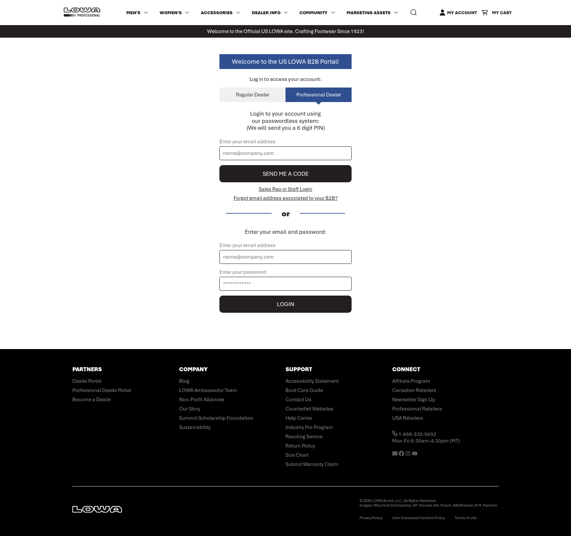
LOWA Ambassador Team (208, 390)
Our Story (189, 409)
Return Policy (300, 446)
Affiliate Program (411, 381)
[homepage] (81, 12)
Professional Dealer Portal (101, 390)
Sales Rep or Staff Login (285, 189)
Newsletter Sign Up (413, 399)
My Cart (502, 13)
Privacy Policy (371, 518)
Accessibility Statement (312, 381)
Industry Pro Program (309, 427)
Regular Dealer (252, 94)
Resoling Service (304, 436)
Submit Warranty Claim (312, 464)
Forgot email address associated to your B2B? (286, 198)
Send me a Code (286, 173)
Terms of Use (465, 518)
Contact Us (298, 399)
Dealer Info (266, 13)
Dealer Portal (86, 381)
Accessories (217, 13)
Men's (133, 13)
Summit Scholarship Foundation (216, 418)
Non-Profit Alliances (201, 399)
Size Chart (297, 455)
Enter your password (242, 272)
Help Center (299, 418)
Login (285, 304)
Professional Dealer (318, 94)
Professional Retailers (417, 409)
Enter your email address (247, 141)
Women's (171, 13)
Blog (184, 381)
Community (313, 13)
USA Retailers (407, 418)
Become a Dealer (91, 399)
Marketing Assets (369, 13)
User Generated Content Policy (418, 518)
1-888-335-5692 (417, 434)
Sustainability (194, 427)
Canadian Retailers (414, 390)
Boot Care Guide (304, 390)
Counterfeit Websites (309, 409)
